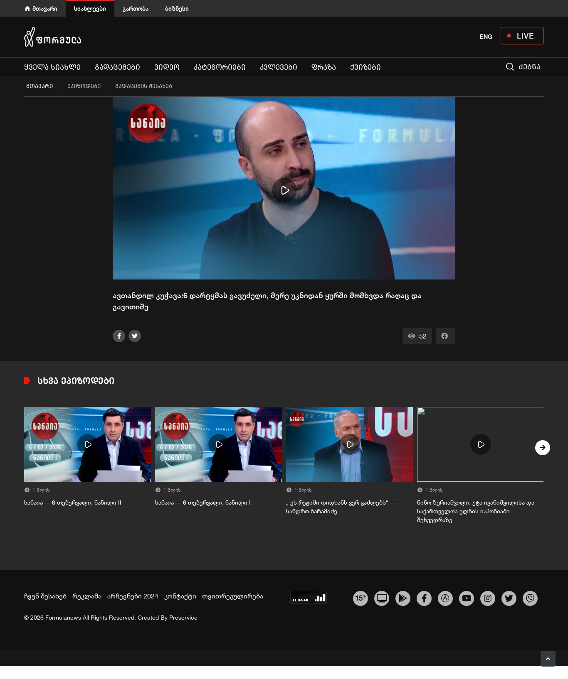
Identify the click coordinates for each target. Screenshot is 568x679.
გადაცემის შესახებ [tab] (143, 86)
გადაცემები (117, 67)
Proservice (183, 617)
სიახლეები (90, 8)
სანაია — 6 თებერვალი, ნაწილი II (72, 502)
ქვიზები (365, 67)
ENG (486, 36)
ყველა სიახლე (52, 67)
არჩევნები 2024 (132, 596)
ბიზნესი (177, 8)
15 (360, 597)
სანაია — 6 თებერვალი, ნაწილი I (203, 502)
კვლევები (278, 67)
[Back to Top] (548, 659)
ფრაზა (323, 67)
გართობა (135, 8)
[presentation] (25, 447)
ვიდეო (167, 67)
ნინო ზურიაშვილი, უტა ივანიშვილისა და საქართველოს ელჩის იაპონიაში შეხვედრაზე (475, 511)
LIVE (525, 35)
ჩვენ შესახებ (45, 596)
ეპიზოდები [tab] (84, 86)
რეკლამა (86, 596)
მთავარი (44, 8)
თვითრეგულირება (232, 596)
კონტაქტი (180, 596)
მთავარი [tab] (39, 86)
